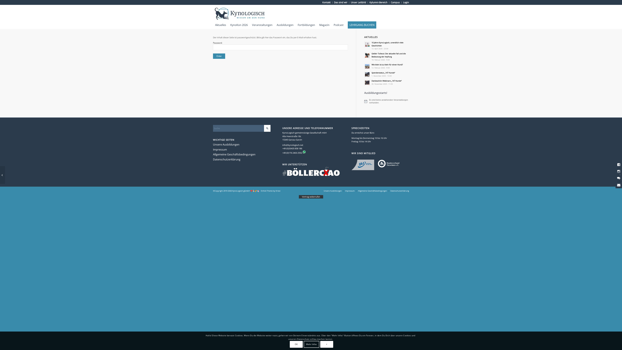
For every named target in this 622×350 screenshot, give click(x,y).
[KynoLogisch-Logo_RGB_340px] (239, 13)
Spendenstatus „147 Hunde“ (383, 72)
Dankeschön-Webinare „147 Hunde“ (387, 81)
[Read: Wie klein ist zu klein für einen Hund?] (367, 66)
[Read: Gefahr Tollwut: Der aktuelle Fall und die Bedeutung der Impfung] (367, 55)
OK (296, 344)
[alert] (386, 101)
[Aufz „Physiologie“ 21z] (2, 175)
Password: (217, 42)
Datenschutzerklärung (226, 159)
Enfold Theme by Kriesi (270, 191)
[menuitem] (326, 2)
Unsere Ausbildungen (226, 144)
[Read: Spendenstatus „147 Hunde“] (367, 74)
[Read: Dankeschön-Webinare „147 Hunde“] (367, 83)
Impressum (220, 149)
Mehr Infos (311, 344)
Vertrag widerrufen (311, 196)
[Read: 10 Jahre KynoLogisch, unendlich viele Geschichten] (367, 44)
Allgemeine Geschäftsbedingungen (234, 154)
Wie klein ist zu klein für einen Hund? (387, 64)
